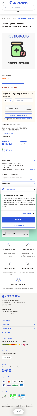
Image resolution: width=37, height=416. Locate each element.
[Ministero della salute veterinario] (21, 396)
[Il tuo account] (3, 2)
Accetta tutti (18, 219)
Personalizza (17, 225)
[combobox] (17, 8)
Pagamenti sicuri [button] (7, 377)
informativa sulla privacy (13, 119)
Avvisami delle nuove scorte (18, 115)
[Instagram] (6, 144)
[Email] (10, 144)
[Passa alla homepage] (18, 2)
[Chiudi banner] (34, 189)
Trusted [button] (4, 392)
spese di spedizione (16, 406)
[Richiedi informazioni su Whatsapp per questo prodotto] (21, 144)
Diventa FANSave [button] (7, 333)
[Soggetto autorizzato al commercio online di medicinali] (7, 150)
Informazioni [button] (6, 320)
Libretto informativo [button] (10, 130)
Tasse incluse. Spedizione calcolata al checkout (13, 83)
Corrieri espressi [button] (7, 338)
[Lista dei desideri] (16, 411)
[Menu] (33, 2)
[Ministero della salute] (5, 396)
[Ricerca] (32, 8)
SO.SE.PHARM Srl (20, 128)
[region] (18, 51)
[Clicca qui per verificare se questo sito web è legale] (13, 396)
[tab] (18, 165)
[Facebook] (3, 144)
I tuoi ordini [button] (5, 324)
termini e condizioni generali (25, 118)
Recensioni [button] (5, 351)
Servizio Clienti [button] (6, 328)
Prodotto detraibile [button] (8, 133)
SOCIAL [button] (4, 364)
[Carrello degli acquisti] (20, 411)
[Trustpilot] (7, 357)
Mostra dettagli (27, 213)
